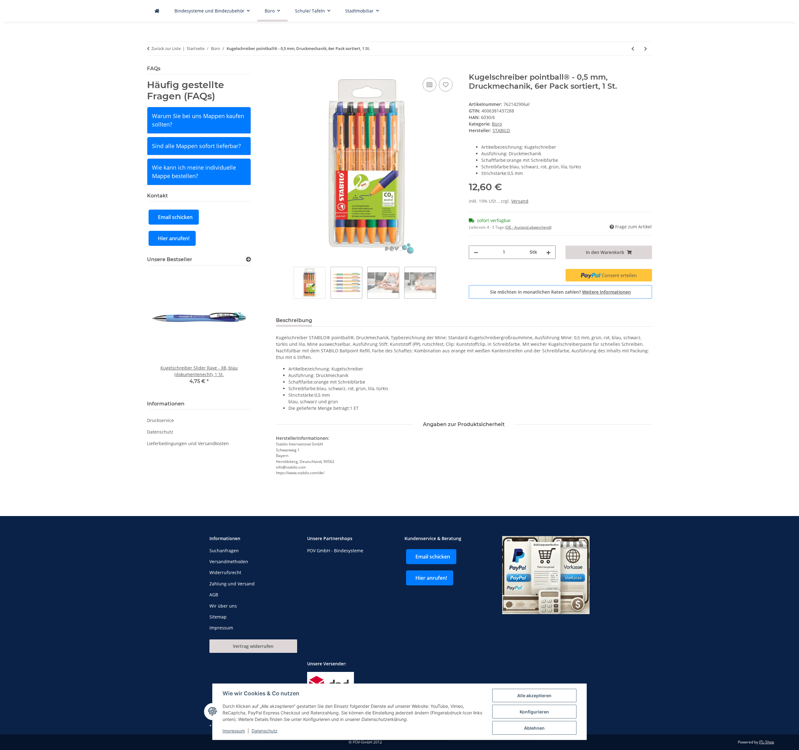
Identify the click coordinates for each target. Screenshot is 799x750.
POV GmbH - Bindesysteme (335, 551)
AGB (213, 595)
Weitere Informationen (606, 292)
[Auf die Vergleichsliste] (429, 85)
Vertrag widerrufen (253, 646)
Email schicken (175, 217)
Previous (162, 332)
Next (235, 332)
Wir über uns (223, 606)
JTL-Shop (766, 742)
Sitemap (218, 617)
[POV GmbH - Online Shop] (157, 11)
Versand (519, 201)
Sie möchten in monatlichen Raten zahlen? (560, 292)
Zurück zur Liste (166, 48)
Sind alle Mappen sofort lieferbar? (196, 146)
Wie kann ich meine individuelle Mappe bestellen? (194, 172)
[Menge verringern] (476, 252)
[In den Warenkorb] (281, 69)
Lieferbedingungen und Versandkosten (188, 443)
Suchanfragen (224, 551)
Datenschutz (264, 730)
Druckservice (160, 420)
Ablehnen (534, 728)
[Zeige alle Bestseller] (248, 259)
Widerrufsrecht (225, 572)
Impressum (234, 730)
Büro (497, 124)
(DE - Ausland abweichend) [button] (528, 227)
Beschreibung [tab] (294, 320)
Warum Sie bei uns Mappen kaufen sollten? (198, 120)
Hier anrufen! (173, 238)
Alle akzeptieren (534, 695)
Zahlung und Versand (232, 584)
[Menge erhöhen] (548, 252)
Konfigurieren (534, 711)
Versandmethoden (228, 561)
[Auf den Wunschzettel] (446, 85)
